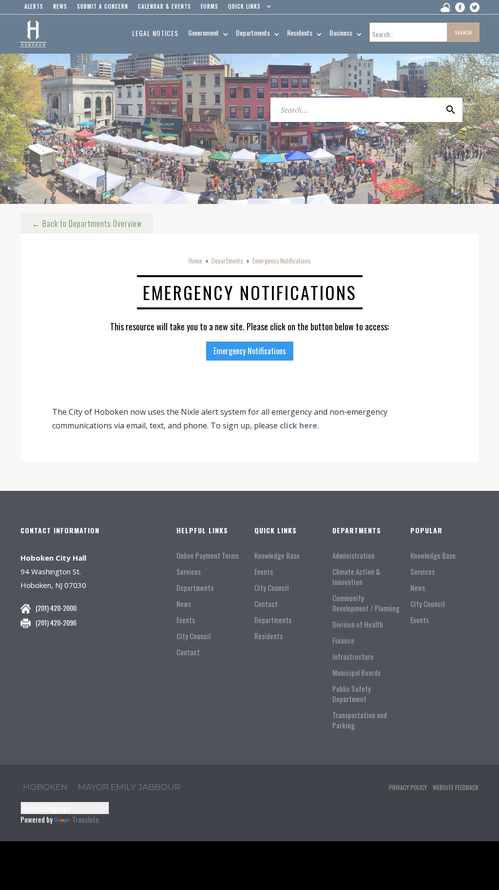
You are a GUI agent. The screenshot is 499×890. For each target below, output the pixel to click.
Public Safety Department (351, 694)
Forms (209, 6)
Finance (343, 640)
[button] (247, 8)
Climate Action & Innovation (356, 576)
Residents (268, 636)
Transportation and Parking (359, 720)
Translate (85, 819)
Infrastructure (353, 656)
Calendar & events (164, 6)
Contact (188, 652)
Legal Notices (155, 33)
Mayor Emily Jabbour (129, 787)
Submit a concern (102, 6)
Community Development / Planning (366, 603)
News (183, 604)
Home (195, 260)
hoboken (45, 787)
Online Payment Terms (207, 555)
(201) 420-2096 (56, 622)
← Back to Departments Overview (87, 223)
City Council (193, 636)
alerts (33, 6)
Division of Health (357, 624)
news (60, 6)
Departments (227, 260)
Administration (353, 555)
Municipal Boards (356, 673)
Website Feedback (456, 787)
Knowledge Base (277, 555)
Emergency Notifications (281, 260)
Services (188, 571)
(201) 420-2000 (56, 608)
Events (185, 620)
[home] (32, 34)
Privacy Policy (408, 787)
